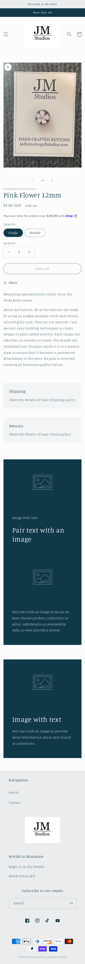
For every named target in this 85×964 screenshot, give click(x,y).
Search (14, 792)
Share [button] (13, 282)
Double (35, 233)
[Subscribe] (71, 903)
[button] (6, 34)
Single (13, 233)
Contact (14, 802)
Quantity (9, 243)
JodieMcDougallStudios (36, 957)
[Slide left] (32, 180)
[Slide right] (52, 180)
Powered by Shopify (57, 957)
